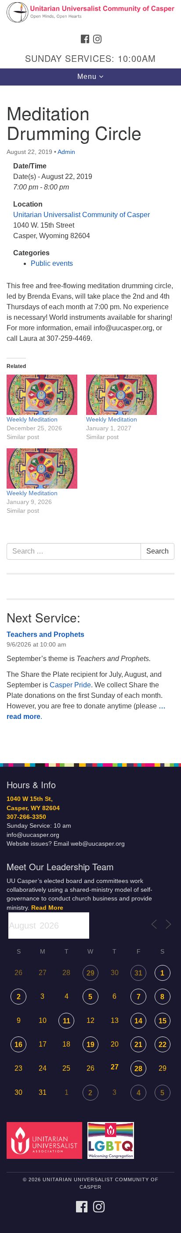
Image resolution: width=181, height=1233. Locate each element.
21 (138, 1044)
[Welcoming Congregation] (112, 1140)
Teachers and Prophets (45, 634)
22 (163, 1044)
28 (138, 1068)
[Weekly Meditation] (42, 395)
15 (163, 1021)
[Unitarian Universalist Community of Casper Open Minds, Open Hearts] (90, 15)
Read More (47, 907)
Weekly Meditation (32, 419)
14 (138, 1021)
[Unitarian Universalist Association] (46, 1140)
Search (157, 551)
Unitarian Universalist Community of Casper (81, 214)
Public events (52, 263)
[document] (90, 420)
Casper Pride (70, 685)
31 (138, 973)
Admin (66, 151)
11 (66, 1021)
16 (18, 1044)
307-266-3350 (26, 817)
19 (90, 1044)
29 (90, 973)
